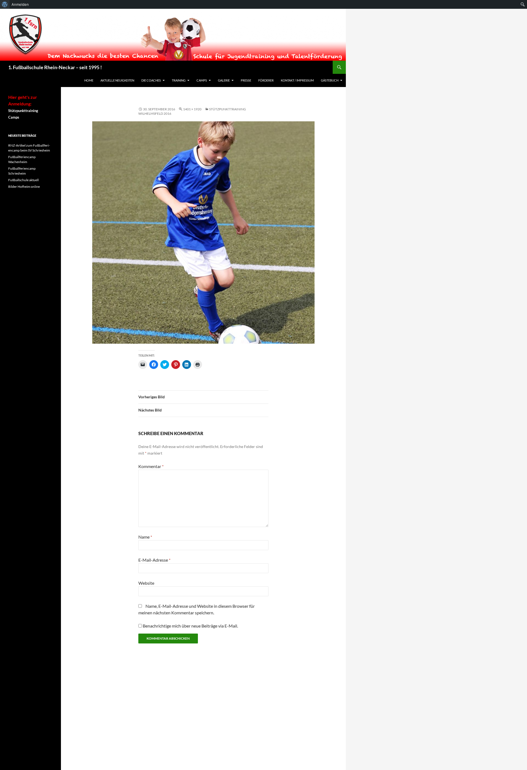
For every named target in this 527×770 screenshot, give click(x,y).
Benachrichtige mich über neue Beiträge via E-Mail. (190, 625)
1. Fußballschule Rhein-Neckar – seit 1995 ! (55, 67)
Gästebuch (329, 80)
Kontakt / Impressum (297, 80)
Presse (246, 80)
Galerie (224, 80)
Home (88, 80)
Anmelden (20, 4)
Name (145, 536)
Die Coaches (151, 80)
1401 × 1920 (192, 109)
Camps (202, 80)
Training (179, 80)
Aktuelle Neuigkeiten (117, 80)
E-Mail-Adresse (154, 559)
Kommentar (151, 466)
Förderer (266, 80)
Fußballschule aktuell (23, 180)
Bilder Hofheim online (24, 186)
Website (146, 583)
